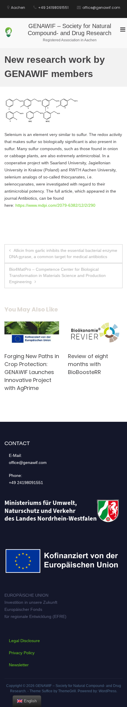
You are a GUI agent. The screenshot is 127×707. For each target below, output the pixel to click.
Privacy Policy (22, 652)
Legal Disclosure (24, 640)
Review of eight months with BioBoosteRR (58, 364)
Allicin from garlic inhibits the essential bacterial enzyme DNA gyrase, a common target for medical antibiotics (63, 253)
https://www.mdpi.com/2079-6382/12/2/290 (55, 205)
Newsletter (19, 664)
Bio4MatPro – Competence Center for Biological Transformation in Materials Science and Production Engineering (57, 275)
